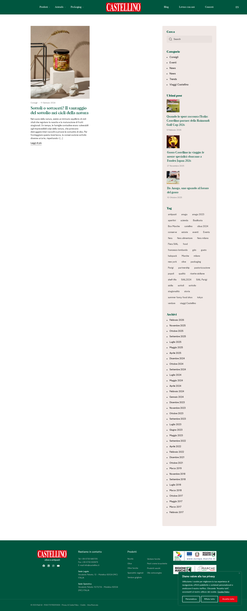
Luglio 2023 (175, 424)
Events (206, 232)
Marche (185, 256)
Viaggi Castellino (179, 84)
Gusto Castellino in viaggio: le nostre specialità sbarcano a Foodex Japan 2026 (185, 156)
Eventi (173, 62)
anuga (184, 214)
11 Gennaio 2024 (48, 103)
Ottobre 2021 (176, 463)
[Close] (239, 573)
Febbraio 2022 (177, 452)
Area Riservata (92, 605)
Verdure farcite (153, 559)
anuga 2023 (198, 214)
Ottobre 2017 (176, 496)
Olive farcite (133, 568)
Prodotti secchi (153, 568)
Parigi (171, 268)
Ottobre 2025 (176, 331)
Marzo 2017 (175, 507)
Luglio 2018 (175, 485)
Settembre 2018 (178, 479)
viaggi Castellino (188, 303)
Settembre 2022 (178, 441)
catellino (188, 226)
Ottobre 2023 (176, 413)
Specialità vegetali (135, 573)
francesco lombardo (178, 250)
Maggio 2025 (176, 347)
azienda (184, 220)
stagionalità (174, 291)
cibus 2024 (202, 226)
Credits (83, 605)
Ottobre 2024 (176, 364)
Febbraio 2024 (177, 391)
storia (187, 291)
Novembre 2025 (178, 325)
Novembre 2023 (178, 408)
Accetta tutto (228, 599)
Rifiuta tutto (209, 599)
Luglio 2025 (175, 342)
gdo (194, 250)
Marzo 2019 (176, 468)
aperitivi (172, 220)
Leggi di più (36, 143)
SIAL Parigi (201, 280)
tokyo (200, 297)
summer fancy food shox (180, 297)
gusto (204, 250)
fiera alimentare (184, 238)
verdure (171, 303)
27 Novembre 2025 (175, 166)
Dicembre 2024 (177, 358)
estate (185, 232)
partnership (184, 268)
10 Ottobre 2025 (174, 198)
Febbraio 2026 (177, 320)
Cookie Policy (223, 592)
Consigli (34, 103)
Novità (130, 559)
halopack (172, 256)
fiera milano (203, 238)
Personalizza (191, 599)
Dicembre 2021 (177, 457)
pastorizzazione (202, 268)
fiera (170, 238)
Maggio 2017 (176, 501)
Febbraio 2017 (177, 512)
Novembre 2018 (177, 474)
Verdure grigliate (135, 578)
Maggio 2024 (176, 380)
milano (197, 256)
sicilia (170, 285)
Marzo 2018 (176, 490)
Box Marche (174, 226)
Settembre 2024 (178, 369)
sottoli (181, 285)
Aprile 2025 (175, 353)
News (173, 68)
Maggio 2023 (176, 435)
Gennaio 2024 (177, 397)
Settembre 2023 (178, 419)
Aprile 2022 (175, 446)
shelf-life (172, 280)
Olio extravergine (154, 573)
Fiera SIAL (173, 244)
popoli (171, 274)
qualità (182, 274)
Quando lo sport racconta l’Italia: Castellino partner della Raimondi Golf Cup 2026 (188, 120)
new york (172, 262)
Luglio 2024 (175, 375)
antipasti (172, 214)
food (185, 244)
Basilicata (198, 220)
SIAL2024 (186, 280)
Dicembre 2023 (177, 402)
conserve (172, 232)
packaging (196, 262)
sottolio (192, 285)
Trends (173, 79)
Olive (130, 564)
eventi (195, 232)
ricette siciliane (197, 274)
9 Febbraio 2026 (174, 130)
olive (184, 262)
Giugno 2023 (176, 430)
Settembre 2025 (178, 336)
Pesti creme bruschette (157, 564)
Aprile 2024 (175, 386)
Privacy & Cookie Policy (70, 605)
